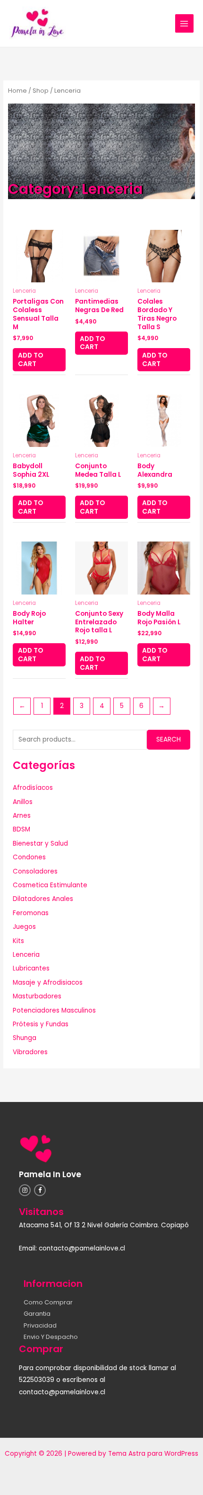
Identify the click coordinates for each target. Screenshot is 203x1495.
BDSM (21, 829)
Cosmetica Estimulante (50, 885)
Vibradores (30, 1052)
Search (168, 739)
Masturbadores (37, 996)
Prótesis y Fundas (40, 1024)
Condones (29, 857)
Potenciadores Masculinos (54, 1010)
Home (17, 91)
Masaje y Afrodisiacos (48, 982)
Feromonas (31, 913)
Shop (41, 91)
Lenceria (26, 954)
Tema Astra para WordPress (153, 1453)
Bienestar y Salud (40, 843)
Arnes (22, 815)
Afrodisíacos (33, 787)
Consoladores (35, 871)
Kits (18, 940)
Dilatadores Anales (43, 898)
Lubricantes (31, 968)
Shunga (24, 1037)
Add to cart (30, 359)
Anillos (23, 801)
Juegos (24, 926)
